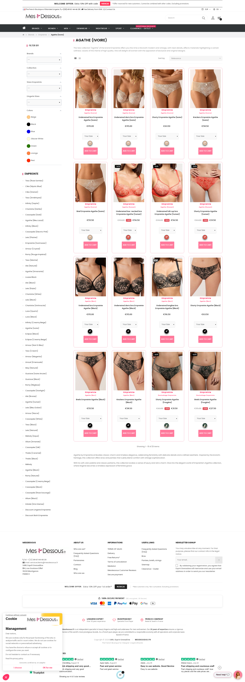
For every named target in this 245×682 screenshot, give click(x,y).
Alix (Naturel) (31, 266)
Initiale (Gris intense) (34, 504)
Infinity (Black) (31, 226)
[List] (79, 58)
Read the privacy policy (14, 659)
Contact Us (110, 9)
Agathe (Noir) (90, 301)
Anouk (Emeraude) (34, 362)
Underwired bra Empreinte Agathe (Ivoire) (91, 118)
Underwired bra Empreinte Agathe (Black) (91, 307)
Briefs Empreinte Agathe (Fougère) (205, 401)
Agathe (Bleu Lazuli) (34, 220)
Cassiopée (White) (34, 419)
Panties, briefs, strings (151, 560)
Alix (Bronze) (31, 396)
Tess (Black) (31, 425)
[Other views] (143, 165)
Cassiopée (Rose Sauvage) (37, 493)
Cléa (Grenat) (31, 192)
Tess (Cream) (31, 351)
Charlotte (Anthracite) (35, 306)
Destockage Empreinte (167, 395)
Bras (144, 556)
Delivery (111, 553)
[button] (6, 677)
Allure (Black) (31, 498)
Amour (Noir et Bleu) (34, 345)
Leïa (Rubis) (30, 289)
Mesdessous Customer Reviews (122, 570)
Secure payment (115, 575)
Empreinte (31, 174)
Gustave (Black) (32, 379)
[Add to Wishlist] (101, 74)
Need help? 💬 (223, 674)
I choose (18, 668)
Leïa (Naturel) (31, 430)
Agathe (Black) (32, 470)
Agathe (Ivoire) (32, 328)
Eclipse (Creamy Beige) (36, 340)
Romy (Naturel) (32, 476)
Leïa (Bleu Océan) (33, 408)
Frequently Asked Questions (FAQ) (86, 554)
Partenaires (79, 560)
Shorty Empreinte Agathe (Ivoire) (167, 117)
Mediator (112, 566)
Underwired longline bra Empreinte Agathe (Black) (167, 307)
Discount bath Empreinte (36, 515)
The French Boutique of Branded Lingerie (42, 9)
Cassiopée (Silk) (32, 447)
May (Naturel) (31, 368)
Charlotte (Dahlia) (33, 209)
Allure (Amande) (33, 442)
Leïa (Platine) (31, 237)
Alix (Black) (30, 283)
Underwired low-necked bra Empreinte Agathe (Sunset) (129, 213)
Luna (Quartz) (31, 311)
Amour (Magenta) (33, 357)
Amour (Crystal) (32, 249)
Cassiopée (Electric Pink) (36, 232)
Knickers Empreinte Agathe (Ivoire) (205, 118)
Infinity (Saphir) (32, 203)
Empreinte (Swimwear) (36, 243)
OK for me (47, 668)
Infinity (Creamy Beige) (35, 323)
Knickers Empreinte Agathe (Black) (129, 401)
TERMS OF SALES (115, 549)
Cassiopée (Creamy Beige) (37, 481)
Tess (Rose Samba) (34, 181)
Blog (76, 569)
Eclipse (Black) (32, 334)
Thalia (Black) (31, 459)
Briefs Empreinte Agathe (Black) (90, 400)
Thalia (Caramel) (33, 453)
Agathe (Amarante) (34, 271)
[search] (203, 18)
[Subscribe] (218, 560)
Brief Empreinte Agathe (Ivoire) (91, 211)
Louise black (30, 277)
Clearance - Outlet (150, 569)
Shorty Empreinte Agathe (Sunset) (205, 213)
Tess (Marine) (31, 260)
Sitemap (145, 565)
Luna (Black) (31, 317)
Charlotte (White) (33, 294)
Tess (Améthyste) (33, 198)
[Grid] (75, 58)
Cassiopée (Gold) (33, 215)
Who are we (79, 573)
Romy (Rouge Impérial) (35, 254)
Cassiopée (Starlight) (35, 391)
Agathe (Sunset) (33, 402)
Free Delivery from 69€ (92, 9)
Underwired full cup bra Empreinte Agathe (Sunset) (167, 213)
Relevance (196, 58)
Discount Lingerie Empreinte (38, 510)
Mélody (28, 464)
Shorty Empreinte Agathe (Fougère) (167, 401)
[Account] (213, 18)
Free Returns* (114, 558)
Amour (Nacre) (32, 413)
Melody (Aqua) (32, 436)
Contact (77, 565)
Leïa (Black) (30, 300)
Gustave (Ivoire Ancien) (36, 374)
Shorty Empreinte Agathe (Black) (205, 306)
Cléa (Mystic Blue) (33, 186)
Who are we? (79, 549)
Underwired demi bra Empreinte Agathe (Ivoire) (129, 118)
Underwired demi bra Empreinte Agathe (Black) (129, 307)
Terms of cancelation (117, 562)
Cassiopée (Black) (33, 487)
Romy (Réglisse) (32, 385)
